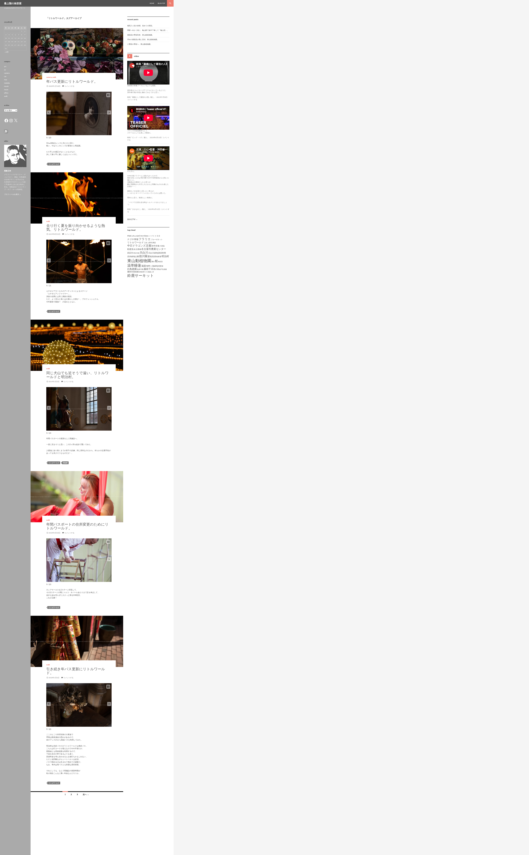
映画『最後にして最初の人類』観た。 (141, 97)
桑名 (153, 261)
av (5, 70)
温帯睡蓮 (134, 265)
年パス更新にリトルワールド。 (72, 81)
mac (129, 235)
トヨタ (157, 236)
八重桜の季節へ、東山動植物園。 (139, 44)
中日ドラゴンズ (136, 245)
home (152, 3)
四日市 (130, 253)
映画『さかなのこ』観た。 (137, 209)
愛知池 (151, 256)
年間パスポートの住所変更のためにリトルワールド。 (77, 526)
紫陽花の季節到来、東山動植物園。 (140, 35)
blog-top (161, 3)
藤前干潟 (148, 268)
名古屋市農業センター (153, 248)
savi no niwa (142, 235)
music (6, 90)
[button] (49, 112)
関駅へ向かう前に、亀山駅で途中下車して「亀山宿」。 (148, 30)
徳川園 (143, 256)
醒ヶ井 (151, 272)
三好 (145, 243)
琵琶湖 (160, 266)
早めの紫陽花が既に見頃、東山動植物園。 (143, 39)
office (134, 236)
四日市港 (136, 253)
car (5, 76)
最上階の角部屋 (12, 3)
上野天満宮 (152, 243)
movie (6, 86)
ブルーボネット (157, 239)
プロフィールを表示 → (12, 194)
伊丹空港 (155, 246)
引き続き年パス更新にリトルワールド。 (75, 671)
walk (54, 77)
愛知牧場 (157, 256)
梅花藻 (160, 261)
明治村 (65, 463)
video (136, 56)
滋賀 (143, 265)
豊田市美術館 (133, 271)
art (5, 66)
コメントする (69, 86)
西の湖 (156, 269)
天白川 (144, 252)
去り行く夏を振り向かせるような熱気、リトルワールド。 (75, 227)
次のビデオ (132, 219)
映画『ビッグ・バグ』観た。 (138, 137)
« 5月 (7, 52)
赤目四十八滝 (144, 272)
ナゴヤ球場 (132, 239)
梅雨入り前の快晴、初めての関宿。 (140, 26)
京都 (148, 245)
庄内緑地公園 (133, 256)
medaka (7, 83)
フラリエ (145, 239)
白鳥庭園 (132, 268)
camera (49, 77)
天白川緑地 (153, 253)
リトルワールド (54, 164)
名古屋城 (137, 249)
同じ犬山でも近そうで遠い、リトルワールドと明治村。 (77, 375)
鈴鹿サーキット (140, 275)
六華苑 (162, 246)
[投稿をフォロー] (6, 131)
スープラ (151, 236)
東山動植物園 (139, 260)
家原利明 (162, 253)
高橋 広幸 (7, 171)
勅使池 (130, 249)
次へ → (86, 794)
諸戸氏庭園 (163, 269)
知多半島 (140, 269)
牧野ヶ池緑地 (152, 266)
